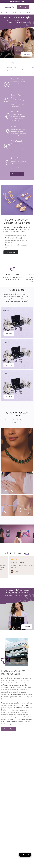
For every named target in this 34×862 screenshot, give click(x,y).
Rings (2, 13)
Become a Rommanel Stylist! (17, 1)
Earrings (8, 13)
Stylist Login (23, 7)
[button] (10, 252)
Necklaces (15, 13)
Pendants (29, 13)
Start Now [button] (27, 54)
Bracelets (22, 13)
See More (9, 333)
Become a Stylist (17, 174)
